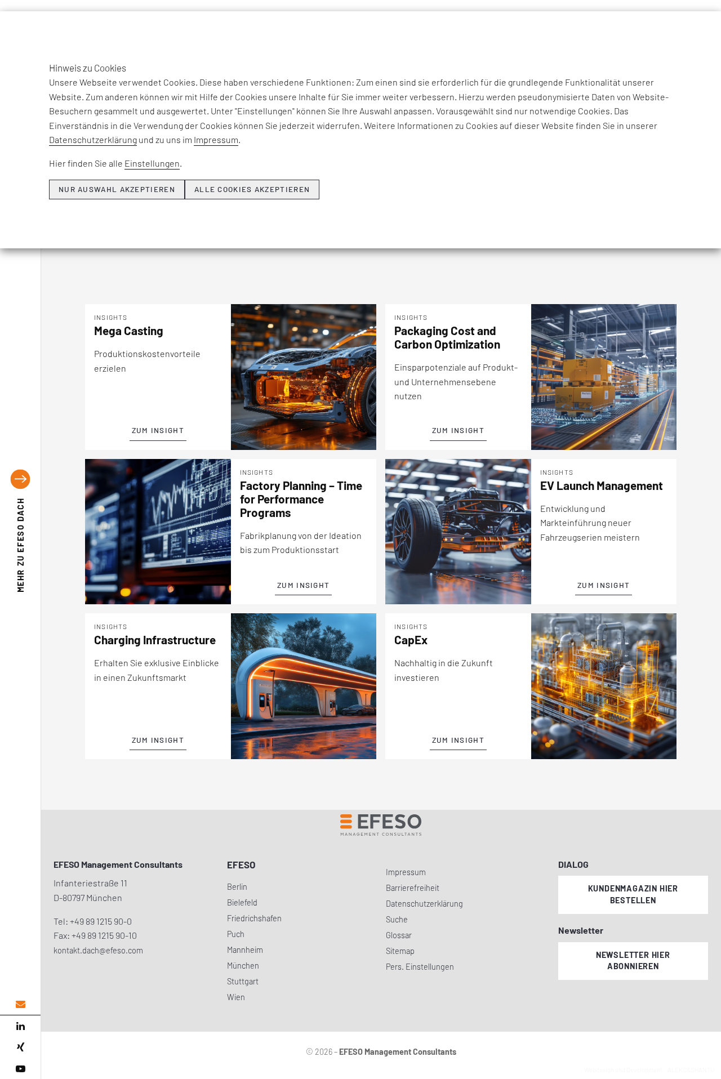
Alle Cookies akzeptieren (252, 189)
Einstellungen (152, 163)
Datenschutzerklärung (93, 139)
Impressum (216, 139)
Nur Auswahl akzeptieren (117, 189)
